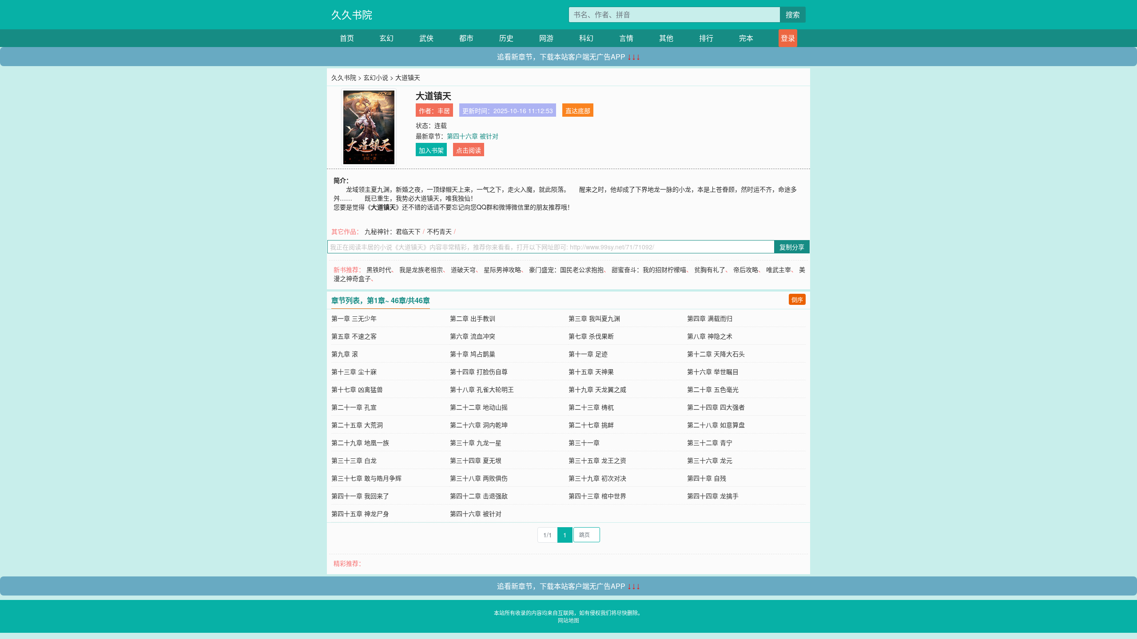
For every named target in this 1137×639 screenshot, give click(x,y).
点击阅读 (468, 150)
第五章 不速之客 (354, 335)
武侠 (426, 38)
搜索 (793, 14)
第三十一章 (584, 442)
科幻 (586, 38)
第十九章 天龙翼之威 (597, 389)
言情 (626, 38)
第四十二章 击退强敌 (479, 495)
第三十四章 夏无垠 (475, 460)
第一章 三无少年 (354, 318)
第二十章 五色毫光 (713, 389)
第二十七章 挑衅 (591, 424)
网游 (546, 38)
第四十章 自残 (706, 477)
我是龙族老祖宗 (421, 269)
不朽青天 (439, 231)
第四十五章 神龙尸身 (360, 513)
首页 (347, 38)
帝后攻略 (745, 269)
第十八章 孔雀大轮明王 (482, 389)
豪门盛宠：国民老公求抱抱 (566, 269)
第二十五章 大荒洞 (357, 424)
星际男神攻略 (502, 269)
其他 (666, 38)
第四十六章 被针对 (472, 135)
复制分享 (791, 246)
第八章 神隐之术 (709, 335)
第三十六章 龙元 (709, 460)
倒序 (797, 299)
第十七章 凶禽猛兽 (357, 389)
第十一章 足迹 (588, 353)
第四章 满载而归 (709, 318)
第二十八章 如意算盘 (716, 424)
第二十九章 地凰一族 (360, 442)
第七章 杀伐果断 (591, 335)
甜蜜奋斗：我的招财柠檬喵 (649, 269)
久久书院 (351, 14)
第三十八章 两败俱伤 (479, 477)
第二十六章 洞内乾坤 (479, 424)
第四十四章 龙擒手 (713, 495)
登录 (788, 38)
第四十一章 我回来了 (360, 495)
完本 (746, 38)
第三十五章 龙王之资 (597, 460)
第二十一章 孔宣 (354, 406)
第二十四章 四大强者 (716, 406)
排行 (706, 38)
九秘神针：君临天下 (393, 231)
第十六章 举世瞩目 (713, 371)
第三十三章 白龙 (354, 460)
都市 (466, 38)
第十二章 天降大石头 (716, 353)
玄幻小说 (375, 77)
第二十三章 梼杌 (591, 406)
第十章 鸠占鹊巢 (472, 353)
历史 (506, 38)
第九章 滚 (344, 353)
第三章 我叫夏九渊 (594, 318)
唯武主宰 (778, 269)
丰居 (443, 110)
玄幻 (386, 38)
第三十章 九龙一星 (475, 442)
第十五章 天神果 (591, 371)
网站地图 (568, 620)
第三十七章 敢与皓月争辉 (366, 477)
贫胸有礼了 (709, 269)
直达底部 (577, 110)
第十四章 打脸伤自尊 (479, 371)
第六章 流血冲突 (472, 335)
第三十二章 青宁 (709, 442)
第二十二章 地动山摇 (479, 406)
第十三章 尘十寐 (354, 371)
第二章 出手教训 (472, 318)
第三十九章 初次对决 (597, 477)
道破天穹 (463, 269)
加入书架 (431, 150)
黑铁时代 (378, 269)
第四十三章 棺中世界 (597, 495)
